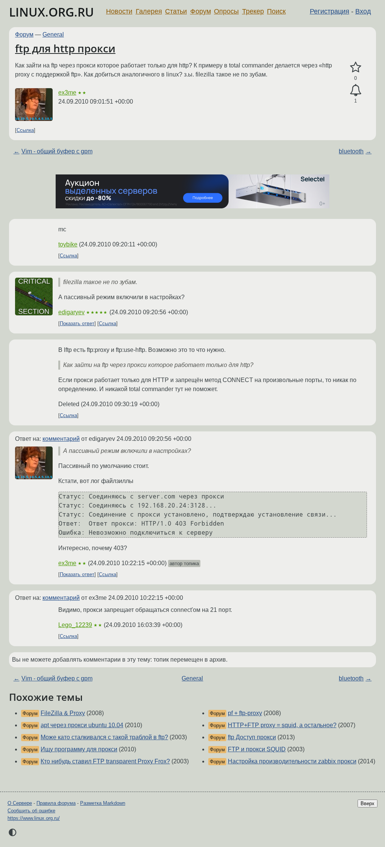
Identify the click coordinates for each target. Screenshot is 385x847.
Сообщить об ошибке (31, 810)
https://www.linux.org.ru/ (34, 818)
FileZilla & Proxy (63, 713)
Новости (119, 11)
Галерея (149, 11)
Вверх (367, 803)
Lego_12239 (75, 625)
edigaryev (71, 312)
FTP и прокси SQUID (257, 749)
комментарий (61, 439)
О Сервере (20, 803)
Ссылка (25, 130)
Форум (200, 11)
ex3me (67, 92)
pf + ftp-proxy (245, 713)
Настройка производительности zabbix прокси (292, 761)
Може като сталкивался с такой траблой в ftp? (104, 737)
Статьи (176, 11)
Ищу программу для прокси (79, 749)
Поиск (276, 11)
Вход (363, 11)
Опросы (226, 11)
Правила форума (56, 803)
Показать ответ (77, 323)
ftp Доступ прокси (252, 737)
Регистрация (329, 11)
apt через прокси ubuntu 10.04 (82, 725)
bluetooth (351, 151)
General (53, 34)
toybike (67, 244)
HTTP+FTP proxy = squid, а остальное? (282, 725)
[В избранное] (355, 67)
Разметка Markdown (102, 803)
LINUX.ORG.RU (51, 12)
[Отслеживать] (355, 90)
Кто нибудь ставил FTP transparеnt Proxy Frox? (105, 761)
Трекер (253, 11)
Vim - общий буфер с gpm (56, 151)
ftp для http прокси (65, 48)
